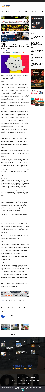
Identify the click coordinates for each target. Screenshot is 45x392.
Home (10, 377)
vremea (3, 301)
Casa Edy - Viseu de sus (39, 381)
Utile (18, 11)
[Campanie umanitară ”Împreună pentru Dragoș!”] (3, 354)
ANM (13, 78)
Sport (22, 11)
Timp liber (26, 11)
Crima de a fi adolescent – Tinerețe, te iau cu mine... (24, 345)
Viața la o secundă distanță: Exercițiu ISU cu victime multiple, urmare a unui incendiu (24, 332)
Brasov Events (22, 381)
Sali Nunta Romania (32, 381)
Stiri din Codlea (7, 11)
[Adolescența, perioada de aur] (18, 352)
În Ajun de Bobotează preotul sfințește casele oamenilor (40, 351)
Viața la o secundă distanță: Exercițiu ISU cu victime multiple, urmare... (37, 51)
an (6, 300)
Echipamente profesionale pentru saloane (19, 383)
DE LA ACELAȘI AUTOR (16, 321)
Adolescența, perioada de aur (24, 352)
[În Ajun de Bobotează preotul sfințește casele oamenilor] (33, 352)
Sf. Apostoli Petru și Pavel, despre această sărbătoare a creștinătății (40, 345)
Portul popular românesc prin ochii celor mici (4, 332)
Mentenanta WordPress (36, 380)
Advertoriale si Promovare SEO (15, 381)
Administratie (32, 11)
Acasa (2, 11)
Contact (33, 377)
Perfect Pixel (30, 380)
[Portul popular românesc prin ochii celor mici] (5, 327)
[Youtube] (43, 1)
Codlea (2, 41)
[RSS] (38, 1)
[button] (42, 11)
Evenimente (13, 11)
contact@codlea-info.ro (25, 373)
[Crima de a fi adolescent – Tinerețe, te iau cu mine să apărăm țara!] (18, 345)
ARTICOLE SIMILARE (5, 321)
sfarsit (24, 300)
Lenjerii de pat (29, 383)
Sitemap (26, 377)
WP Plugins (26, 381)
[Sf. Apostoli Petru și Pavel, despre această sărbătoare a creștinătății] (33, 345)
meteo (15, 300)
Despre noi (18, 377)
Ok (22, 390)
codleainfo (10, 300)
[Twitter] (40, 1)
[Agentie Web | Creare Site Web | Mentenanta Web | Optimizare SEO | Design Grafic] (15, 297)
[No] (43, 388)
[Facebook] (36, 1)
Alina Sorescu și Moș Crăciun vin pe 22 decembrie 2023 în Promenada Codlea (23, 309)
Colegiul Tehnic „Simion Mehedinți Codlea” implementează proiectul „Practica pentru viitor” (15, 333)
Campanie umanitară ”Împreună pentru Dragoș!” (10, 353)
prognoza (19, 300)
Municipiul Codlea (7, 50)
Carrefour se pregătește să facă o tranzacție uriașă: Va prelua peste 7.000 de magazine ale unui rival (7, 309)
